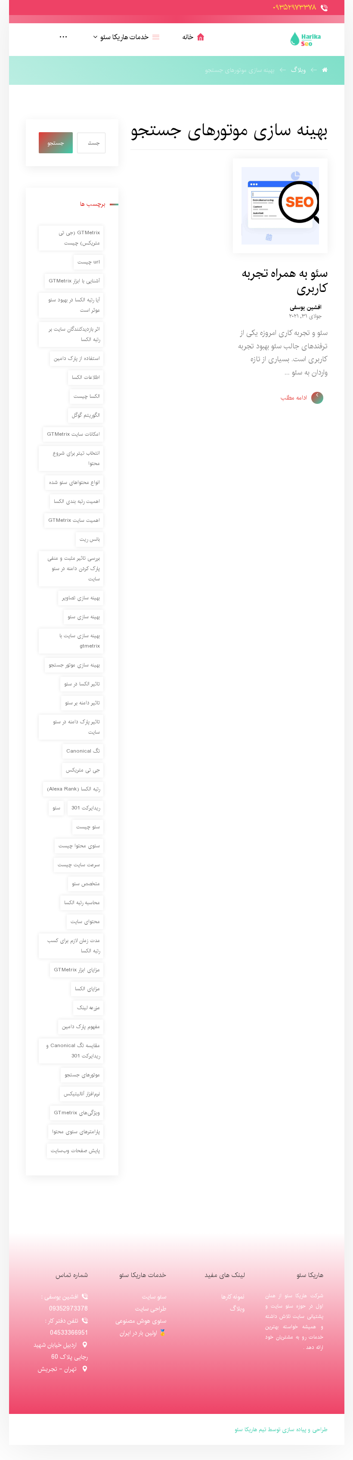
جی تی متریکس (83, 770)
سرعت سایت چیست (79, 865)
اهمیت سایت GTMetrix (74, 520)
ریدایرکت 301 (85, 808)
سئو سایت (154, 1297)
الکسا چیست (87, 396)
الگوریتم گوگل (86, 415)
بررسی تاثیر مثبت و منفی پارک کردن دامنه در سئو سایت (73, 568)
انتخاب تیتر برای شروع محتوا (76, 458)
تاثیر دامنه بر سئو (82, 703)
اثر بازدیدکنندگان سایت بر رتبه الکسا (74, 334)
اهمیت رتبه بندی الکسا (77, 501)
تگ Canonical (83, 751)
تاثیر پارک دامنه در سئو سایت (76, 727)
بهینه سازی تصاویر (81, 598)
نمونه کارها (233, 1297)
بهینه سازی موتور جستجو (74, 665)
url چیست (88, 262)
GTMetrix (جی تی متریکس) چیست (79, 238)
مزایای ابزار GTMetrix (77, 970)
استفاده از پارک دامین (77, 358)
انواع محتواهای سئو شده (74, 482)
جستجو (55, 143)
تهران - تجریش (57, 1369)
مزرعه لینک (88, 1008)
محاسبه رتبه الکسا (82, 903)
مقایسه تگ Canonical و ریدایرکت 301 (73, 1051)
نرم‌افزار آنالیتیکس (82, 1094)
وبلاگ (237, 1309)
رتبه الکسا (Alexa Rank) (73, 789)
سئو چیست (88, 827)
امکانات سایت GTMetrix (73, 434)
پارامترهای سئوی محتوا (76, 1132)
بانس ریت (90, 539)
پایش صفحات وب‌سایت (75, 1151)
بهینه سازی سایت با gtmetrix (79, 641)
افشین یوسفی (306, 307)
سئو (56, 808)
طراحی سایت (150, 1309)
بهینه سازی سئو (84, 617)
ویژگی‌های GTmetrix (77, 1113)
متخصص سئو (86, 884)
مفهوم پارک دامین (81, 1027)
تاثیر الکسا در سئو (82, 684)
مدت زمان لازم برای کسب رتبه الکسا (73, 945)
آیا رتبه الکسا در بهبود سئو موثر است (74, 305)
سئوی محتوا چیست (79, 846)
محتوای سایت (85, 922)
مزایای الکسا (87, 989)
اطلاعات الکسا (86, 377)
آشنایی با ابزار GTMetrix (74, 281)
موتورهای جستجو (82, 1075)
